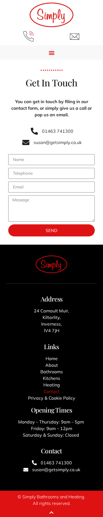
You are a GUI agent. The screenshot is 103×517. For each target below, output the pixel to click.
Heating (51, 385)
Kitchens (51, 378)
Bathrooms (51, 371)
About (51, 365)
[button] (51, 52)
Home (52, 358)
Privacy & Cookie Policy (51, 398)
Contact (52, 391)
